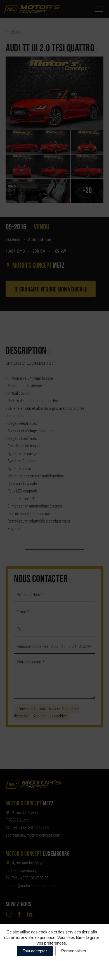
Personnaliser (73, 950)
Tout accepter (35, 950)
